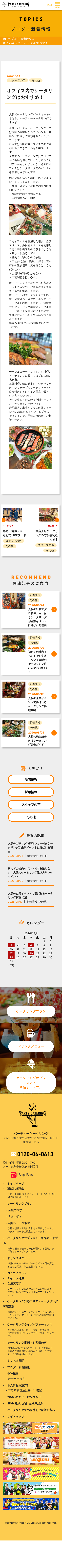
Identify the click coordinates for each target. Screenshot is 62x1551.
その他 (36, 80)
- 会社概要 (11, 1373)
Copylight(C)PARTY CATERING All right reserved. (31, 1522)
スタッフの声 (17, 80)
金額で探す (15, 1210)
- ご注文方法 (12, 1283)
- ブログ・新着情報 (16, 1367)
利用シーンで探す (19, 1223)
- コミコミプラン (15, 1273)
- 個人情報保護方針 (16, 1385)
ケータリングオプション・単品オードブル (31, 1082)
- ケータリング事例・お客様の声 (25, 1342)
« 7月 (11, 965)
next (51, 525)
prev (10, 525)
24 (11, 957)
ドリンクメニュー (31, 1046)
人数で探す (15, 1216)
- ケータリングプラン (18, 1203)
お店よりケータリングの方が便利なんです (46, 535)
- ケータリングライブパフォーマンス (27, 1324)
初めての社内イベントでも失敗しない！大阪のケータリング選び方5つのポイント (30, 872)
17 (11, 953)
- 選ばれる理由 (13, 1188)
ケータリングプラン (31, 1011)
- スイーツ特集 (13, 1278)
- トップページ (13, 1183)
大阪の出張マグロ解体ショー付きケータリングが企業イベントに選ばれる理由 (30, 847)
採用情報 (31, 792)
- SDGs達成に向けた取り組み (23, 1403)
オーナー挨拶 (16, 1378)
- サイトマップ (13, 1416)
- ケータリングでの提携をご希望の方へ (29, 1410)
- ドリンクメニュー (16, 1258)
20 (31, 953)
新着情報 (31, 779)
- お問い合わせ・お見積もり (22, 1397)
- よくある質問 (13, 1360)
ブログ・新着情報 (21, 38)
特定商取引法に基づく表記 (25, 1390)
